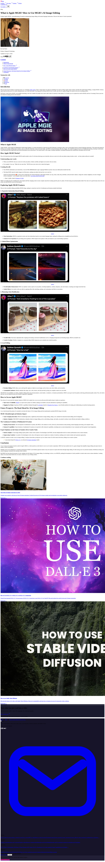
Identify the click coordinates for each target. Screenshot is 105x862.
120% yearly (32, 89)
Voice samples (28, 852)
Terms (5, 854)
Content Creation (4, 842)
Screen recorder (57, 837)
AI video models (47, 847)
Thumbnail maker (50, 837)
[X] (3, 728)
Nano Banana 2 (23, 847)
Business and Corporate (13, 842)
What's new (22, 852)
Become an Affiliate (5, 859)
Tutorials (11, 852)
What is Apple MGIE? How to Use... (17, 719)
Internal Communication (31, 842)
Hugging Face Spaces (53, 405)
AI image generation (31, 440)
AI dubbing (88, 837)
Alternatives (43, 852)
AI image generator (65, 837)
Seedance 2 (11, 847)
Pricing (20, 3)
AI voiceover (9, 837)
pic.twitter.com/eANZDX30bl (37, 176)
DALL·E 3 (18, 440)
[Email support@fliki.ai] (52, 832)
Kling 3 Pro (6, 847)
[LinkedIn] (2, 728)
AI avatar (20, 837)
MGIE (17, 402)
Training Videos (22, 842)
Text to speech (25, 837)
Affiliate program (53, 852)
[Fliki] (1, 721)
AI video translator (81, 837)
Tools (47, 852)
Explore (14, 3)
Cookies (9, 854)
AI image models (55, 847)
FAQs (18, 852)
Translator (44, 837)
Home (2, 719)
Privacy (2, 854)
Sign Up (5, 4)
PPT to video (32, 837)
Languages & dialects (36, 852)
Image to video (38, 837)
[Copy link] (10, 56)
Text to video (3, 837)
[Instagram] (1, 728)
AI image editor (73, 837)
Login (2, 4)
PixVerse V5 (17, 847)
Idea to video (15, 837)
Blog (6, 719)
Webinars (15, 852)
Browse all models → (63, 847)
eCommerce (64, 842)
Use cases (8, 3)
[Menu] (8, 6)
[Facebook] (5, 728)
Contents (3, 59)
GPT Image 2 (30, 847)
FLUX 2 (35, 847)
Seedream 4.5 (40, 847)
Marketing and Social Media (43, 842)
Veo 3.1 (2, 847)
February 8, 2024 (20, 178)
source (52, 233)
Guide (2, 852)
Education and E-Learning (56, 842)
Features (2, 3)
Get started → (4, 6)
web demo (40, 405)
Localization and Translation (73, 842)
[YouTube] (4, 728)
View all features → (95, 837)
